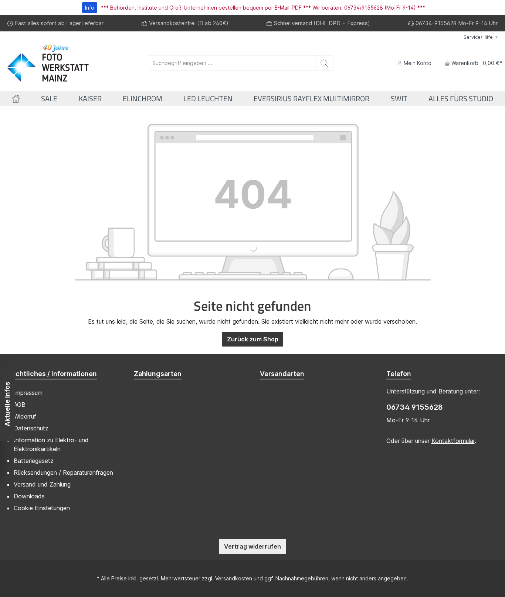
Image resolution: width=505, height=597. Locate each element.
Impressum (28, 392)
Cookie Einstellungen (42, 508)
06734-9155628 (436, 23)
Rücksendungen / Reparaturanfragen (63, 472)
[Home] (15, 98)
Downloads (29, 496)
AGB (20, 404)
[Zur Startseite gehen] (48, 63)
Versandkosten (233, 578)
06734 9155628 (414, 407)
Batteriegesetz (34, 460)
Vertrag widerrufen (252, 546)
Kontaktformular (453, 440)
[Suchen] (324, 63)
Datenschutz (31, 428)
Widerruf (25, 416)
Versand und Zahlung (42, 484)
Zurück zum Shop (252, 339)
